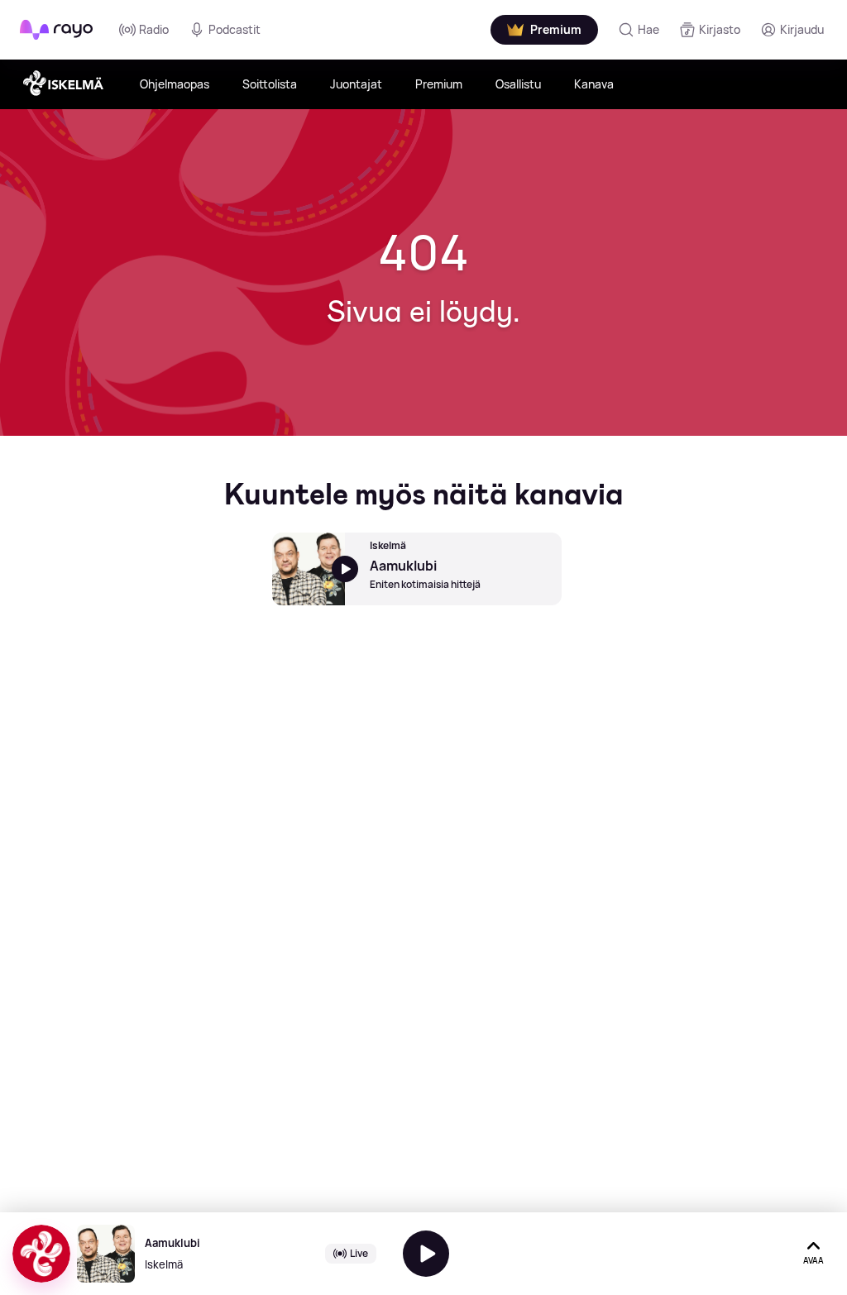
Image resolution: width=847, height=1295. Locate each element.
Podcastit (234, 29)
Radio (154, 29)
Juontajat (356, 84)
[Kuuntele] (426, 1253)
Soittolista (269, 84)
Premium (438, 84)
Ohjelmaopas (174, 84)
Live (359, 1253)
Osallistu (518, 84)
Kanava (594, 84)
